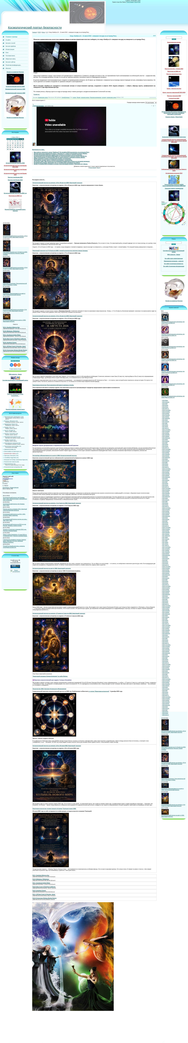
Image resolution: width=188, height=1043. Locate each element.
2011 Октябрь (166, 431)
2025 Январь (165, 685)
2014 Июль (165, 485)
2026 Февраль (166, 705)
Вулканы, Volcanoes (9, 421)
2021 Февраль (166, 614)
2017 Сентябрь (166, 547)
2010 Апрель (165, 402)
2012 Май (164, 442)
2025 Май (164, 690)
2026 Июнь (165, 711)
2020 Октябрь (166, 607)
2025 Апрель (165, 688)
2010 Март (165, 400)
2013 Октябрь (166, 470)
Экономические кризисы (11, 436)
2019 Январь (165, 573)
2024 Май (164, 674)
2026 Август (165, 715)
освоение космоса (85, 97)
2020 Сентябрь (166, 605)
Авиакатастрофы (9, 449)
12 (17, 143)
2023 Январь (165, 651)
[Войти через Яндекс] (15, 365)
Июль (43, 32)
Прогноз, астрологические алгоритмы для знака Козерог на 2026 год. (173, 347)
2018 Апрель (165, 558)
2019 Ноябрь (165, 589)
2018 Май (164, 560)
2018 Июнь (165, 561)
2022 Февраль (166, 633)
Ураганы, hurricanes (9, 433)
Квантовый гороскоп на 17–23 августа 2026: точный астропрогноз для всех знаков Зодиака (15, 253)
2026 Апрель (165, 708)
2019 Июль (165, 583)
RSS (139, 2)
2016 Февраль (166, 516)
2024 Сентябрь (166, 679)
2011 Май (164, 423)
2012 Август (165, 447)
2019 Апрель (165, 578)
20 (20, 145)
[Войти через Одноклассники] (19, 365)
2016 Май (164, 521)
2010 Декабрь (166, 415)
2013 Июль (165, 465)
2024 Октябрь (166, 680)
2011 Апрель (165, 421)
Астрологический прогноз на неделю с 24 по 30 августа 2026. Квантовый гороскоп (15, 236)
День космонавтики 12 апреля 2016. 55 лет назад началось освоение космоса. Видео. (59, 157)
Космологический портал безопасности (35, 27)
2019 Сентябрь (166, 586)
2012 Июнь (165, 444)
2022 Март (165, 635)
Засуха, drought (8, 430)
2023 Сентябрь (166, 664)
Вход (136, 2)
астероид (104, 97)
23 (10, 147)
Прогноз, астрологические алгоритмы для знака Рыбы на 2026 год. (173, 322)
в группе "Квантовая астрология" (99, 691)
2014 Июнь (165, 483)
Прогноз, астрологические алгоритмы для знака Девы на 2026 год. (173, 396)
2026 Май (164, 710)
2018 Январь (165, 553)
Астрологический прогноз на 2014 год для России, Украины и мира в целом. (14, 525)
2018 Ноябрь (165, 569)
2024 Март (165, 671)
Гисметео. (37, 94)
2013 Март (165, 459)
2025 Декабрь (166, 702)
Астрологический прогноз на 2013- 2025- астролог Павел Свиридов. (14, 514)
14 (22, 143)
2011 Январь (165, 416)
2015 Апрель (165, 499)
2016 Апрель (165, 519)
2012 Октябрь (166, 451)
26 (17, 147)
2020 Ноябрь (165, 609)
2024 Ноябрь (165, 682)
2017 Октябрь (166, 548)
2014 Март (165, 478)
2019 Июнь (165, 581)
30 (10, 149)
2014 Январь (165, 475)
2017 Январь (165, 534)
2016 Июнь (165, 522)
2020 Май (164, 599)
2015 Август (165, 506)
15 (7, 145)
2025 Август (165, 695)
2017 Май (164, 540)
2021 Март (165, 615)
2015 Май (164, 501)
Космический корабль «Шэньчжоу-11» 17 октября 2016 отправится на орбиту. (57, 162)
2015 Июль (165, 504)
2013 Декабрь (166, 473)
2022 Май (164, 638)
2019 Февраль (166, 574)
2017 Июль (165, 543)
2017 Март (165, 537)
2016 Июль (165, 524)
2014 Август (165, 486)
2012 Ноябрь (165, 452)
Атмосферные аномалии (11, 443)
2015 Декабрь (166, 512)
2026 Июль (165, 713)
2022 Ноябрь (165, 648)
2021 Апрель (165, 617)
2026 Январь (165, 703)
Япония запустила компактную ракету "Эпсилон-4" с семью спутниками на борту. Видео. (60, 153)
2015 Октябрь (166, 509)
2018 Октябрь (166, 568)
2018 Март (165, 556)
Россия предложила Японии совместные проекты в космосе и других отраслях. (58, 154)
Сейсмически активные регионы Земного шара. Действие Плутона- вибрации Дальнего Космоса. (14, 541)
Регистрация (130, 2)
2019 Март (165, 576)
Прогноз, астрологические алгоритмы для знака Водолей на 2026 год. (173, 334)
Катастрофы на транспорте (11, 451)
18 (15, 145)
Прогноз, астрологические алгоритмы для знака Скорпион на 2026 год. (173, 372)
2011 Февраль (166, 418)
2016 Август (165, 525)
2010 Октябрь (166, 411)
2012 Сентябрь (166, 449)
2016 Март (165, 517)
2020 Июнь (165, 600)
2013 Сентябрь (166, 468)
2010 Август (165, 408)
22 (7, 147)
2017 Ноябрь (165, 550)
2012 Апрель (165, 441)
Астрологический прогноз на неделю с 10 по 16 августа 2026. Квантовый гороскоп (15, 268)
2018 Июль (165, 563)
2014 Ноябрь (165, 491)
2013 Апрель (165, 460)
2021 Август (165, 623)
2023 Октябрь (166, 666)
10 (12, 143)
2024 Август (165, 677)
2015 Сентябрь (166, 508)
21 (22, 145)
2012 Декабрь (166, 454)
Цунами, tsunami (8, 440)
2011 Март (165, 420)
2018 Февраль (166, 555)
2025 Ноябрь (165, 700)
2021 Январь (165, 612)
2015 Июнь (165, 503)
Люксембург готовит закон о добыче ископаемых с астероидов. (53, 160)
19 (17, 145)
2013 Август (165, 467)
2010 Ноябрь (165, 413)
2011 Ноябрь (165, 433)
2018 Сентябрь (166, 566)
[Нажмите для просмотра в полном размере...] (55, 71)
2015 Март (165, 498)
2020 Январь (165, 592)
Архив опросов (14, 487)
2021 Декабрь (166, 630)
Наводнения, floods (9, 424)
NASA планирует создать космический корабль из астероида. (52, 158)
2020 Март (165, 596)
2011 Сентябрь (166, 429)
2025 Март (165, 687)
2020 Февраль (166, 594)
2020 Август (165, 604)
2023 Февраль (166, 653)
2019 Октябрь (166, 587)
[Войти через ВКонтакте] (11, 365)
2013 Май (164, 462)
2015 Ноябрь (165, 511)
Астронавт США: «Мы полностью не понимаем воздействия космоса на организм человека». (62, 161)
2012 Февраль (166, 437)
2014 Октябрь (166, 490)
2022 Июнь (165, 640)
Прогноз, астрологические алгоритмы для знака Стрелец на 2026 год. (173, 359)
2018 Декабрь (166, 571)
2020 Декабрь (166, 610)
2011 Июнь (165, 424)
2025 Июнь (165, 692)
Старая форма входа (15, 369)
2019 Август (165, 584)
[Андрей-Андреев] (35, 145)
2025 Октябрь (166, 698)
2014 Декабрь (166, 493)
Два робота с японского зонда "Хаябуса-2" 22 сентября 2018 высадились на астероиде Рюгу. (61, 152)
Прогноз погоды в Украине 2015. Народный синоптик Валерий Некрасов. (15, 509)
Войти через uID (15, 360)
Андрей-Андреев (65, 97)
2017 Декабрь (166, 552)
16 (10, 145)
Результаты (6, 487)
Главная (34, 32)
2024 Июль (165, 675)
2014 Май (164, 481)
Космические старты (10, 453)
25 (15, 147)
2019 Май (164, 579)
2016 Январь (165, 514)
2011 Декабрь (166, 434)
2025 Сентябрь (166, 697)
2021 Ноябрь (165, 628)
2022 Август (165, 643)
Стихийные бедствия (10, 457)
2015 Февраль (166, 496)
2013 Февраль (166, 457)
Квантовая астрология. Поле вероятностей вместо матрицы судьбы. (15, 284)
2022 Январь (165, 631)
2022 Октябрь (166, 646)
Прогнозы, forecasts (9, 455)
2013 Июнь (165, 464)
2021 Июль (165, 622)
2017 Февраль (166, 535)
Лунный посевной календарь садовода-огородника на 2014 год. (14, 546)
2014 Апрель (165, 480)
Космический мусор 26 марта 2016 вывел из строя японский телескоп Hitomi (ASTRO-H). (60, 156)
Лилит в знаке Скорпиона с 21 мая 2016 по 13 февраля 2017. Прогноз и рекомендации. (15, 535)
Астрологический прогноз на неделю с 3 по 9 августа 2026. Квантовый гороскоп (15, 310)
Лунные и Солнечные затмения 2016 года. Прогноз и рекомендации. (14, 530)
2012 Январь (165, 436)
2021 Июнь (165, 620)
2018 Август (165, 565)
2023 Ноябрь (165, 667)
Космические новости (10, 461)
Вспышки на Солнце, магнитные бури (14, 459)
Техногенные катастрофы (11, 446)
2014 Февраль (166, 477)
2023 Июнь (165, 659)
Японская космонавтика (95, 97)
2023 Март (165, 654)
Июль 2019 (15, 137)
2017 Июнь (165, 542)
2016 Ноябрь (165, 530)
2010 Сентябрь (166, 410)
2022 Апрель (165, 636)
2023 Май (164, 658)
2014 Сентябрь (166, 488)
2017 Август (165, 545)
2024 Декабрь (166, 684)
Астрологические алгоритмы (12, 467)
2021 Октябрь (166, 627)
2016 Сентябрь (166, 527)
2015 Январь (165, 495)
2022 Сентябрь (166, 644)
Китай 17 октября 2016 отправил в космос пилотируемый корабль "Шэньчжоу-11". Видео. (61, 164)
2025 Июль (165, 693)
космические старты (111, 97)
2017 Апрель (165, 539)
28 (22, 147)
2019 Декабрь (166, 591)
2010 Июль (165, 407)
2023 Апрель (165, 656)
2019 (39, 32)
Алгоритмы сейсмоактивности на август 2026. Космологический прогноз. (14, 294)
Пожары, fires (8, 427)
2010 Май (164, 403)
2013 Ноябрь (165, 472)
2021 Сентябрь (166, 625)
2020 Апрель (165, 597)
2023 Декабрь (166, 669)
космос (74, 97)
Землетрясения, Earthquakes (12, 416)
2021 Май (164, 618)
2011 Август (165, 428)
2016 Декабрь (166, 532)
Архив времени (8, 463)
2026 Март (165, 706)
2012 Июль (165, 446)
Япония (78, 97)
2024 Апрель (165, 672)
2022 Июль (165, 641)
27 (20, 147)
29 (7, 149)
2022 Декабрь (166, 649)
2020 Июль (165, 602)
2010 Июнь (165, 405)
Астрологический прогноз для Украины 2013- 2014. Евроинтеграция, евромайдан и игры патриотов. (15, 499)
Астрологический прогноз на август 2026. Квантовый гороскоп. (14, 320)
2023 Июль (165, 661)
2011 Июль (165, 426)
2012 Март (165, 439)
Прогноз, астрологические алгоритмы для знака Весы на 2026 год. (173, 384)
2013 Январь (165, 455)
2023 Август (165, 662)
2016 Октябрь (166, 529)
